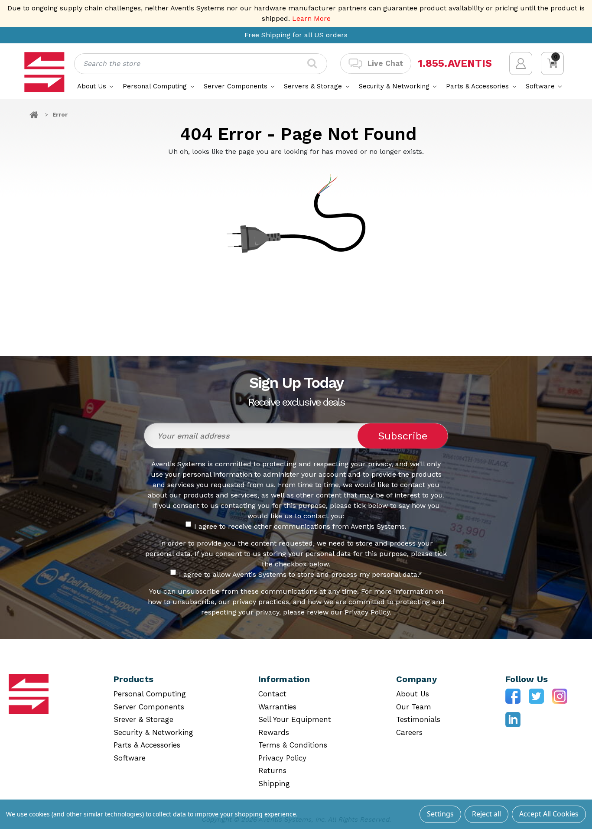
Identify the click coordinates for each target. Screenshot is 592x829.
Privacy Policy (282, 758)
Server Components (237, 86)
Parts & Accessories (478, 86)
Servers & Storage (314, 86)
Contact (272, 693)
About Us (92, 86)
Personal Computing (156, 86)
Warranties (277, 706)
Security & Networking (395, 86)
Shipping (274, 783)
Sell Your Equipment (294, 719)
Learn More (311, 18)
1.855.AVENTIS (455, 63)
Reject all (486, 814)
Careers (409, 732)
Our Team (413, 706)
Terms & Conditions (292, 745)
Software (541, 86)
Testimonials (418, 719)
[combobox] (200, 63)
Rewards (273, 732)
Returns (272, 770)
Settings (440, 814)
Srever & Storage (143, 719)
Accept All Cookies (549, 814)
